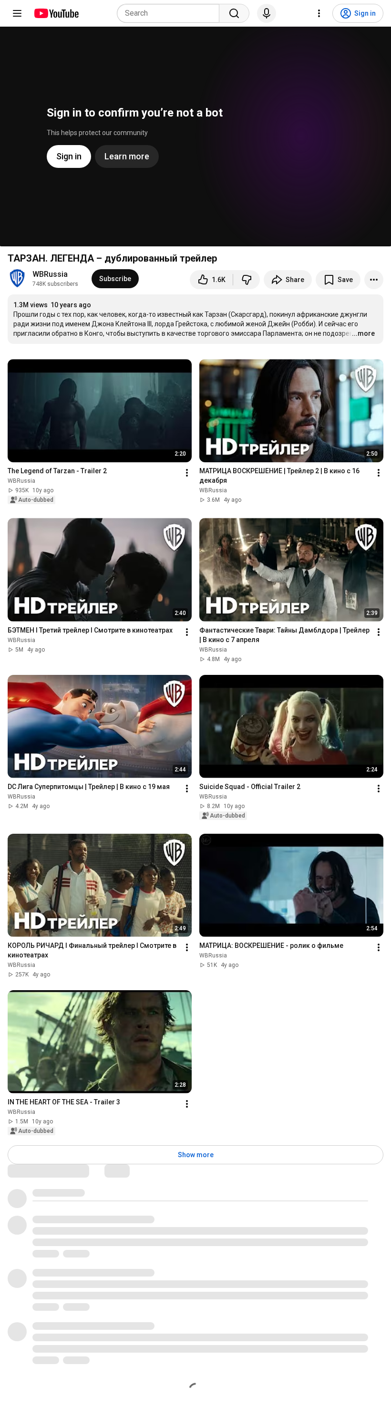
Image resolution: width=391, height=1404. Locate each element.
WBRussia (50, 274)
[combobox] (171, 13)
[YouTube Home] (56, 13)
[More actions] (373, 279)
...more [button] (363, 333)
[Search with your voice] (266, 13)
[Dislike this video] (246, 279)
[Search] (234, 13)
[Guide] (17, 13)
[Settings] (319, 13)
